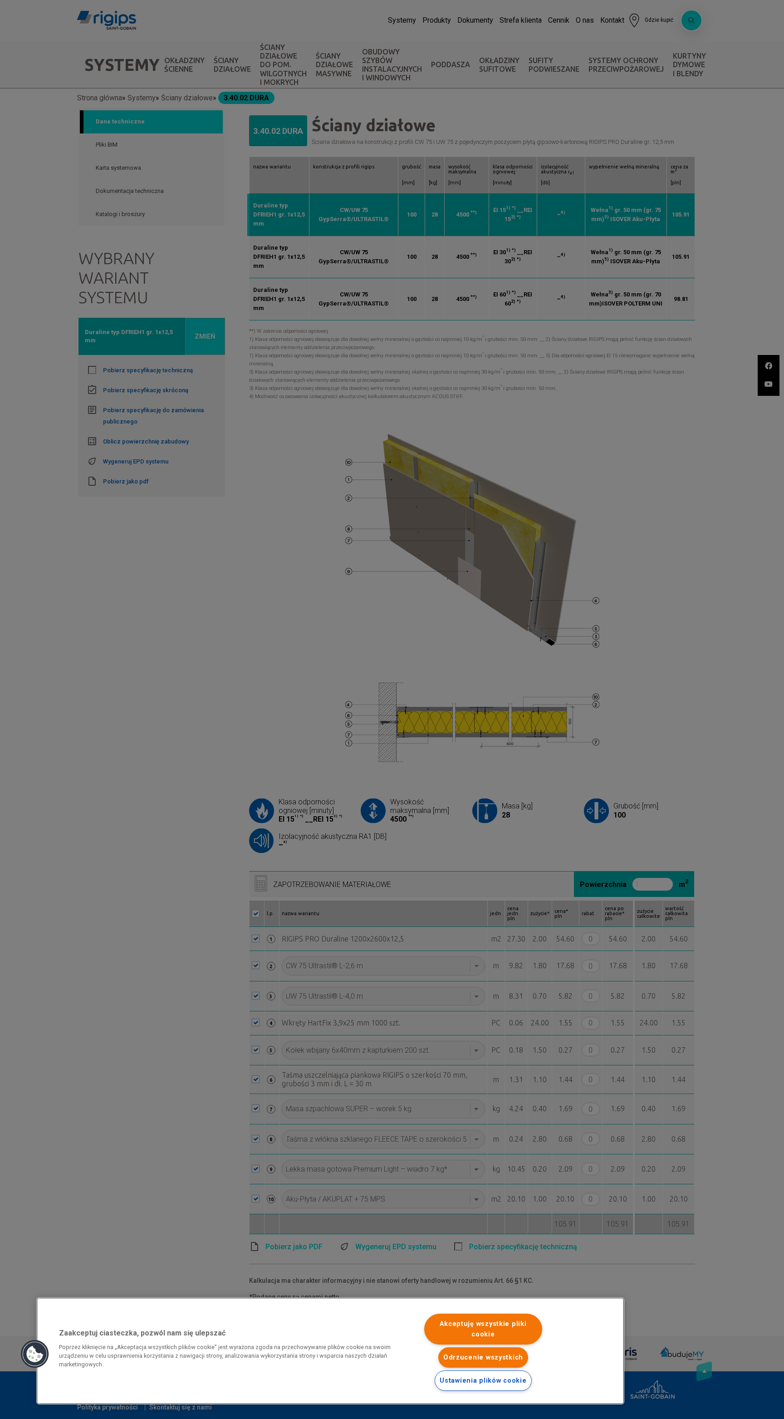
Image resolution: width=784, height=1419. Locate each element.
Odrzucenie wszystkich (483, 1357)
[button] (34, 1354)
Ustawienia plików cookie (483, 1381)
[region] (330, 1350)
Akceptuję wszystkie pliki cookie (483, 1329)
